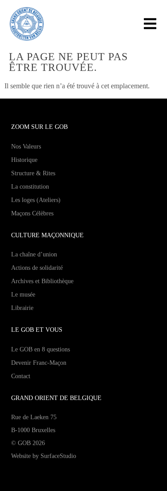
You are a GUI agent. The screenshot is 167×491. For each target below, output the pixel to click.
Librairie (22, 308)
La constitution (30, 186)
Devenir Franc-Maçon (38, 362)
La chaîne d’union (34, 254)
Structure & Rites (33, 173)
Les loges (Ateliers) (36, 200)
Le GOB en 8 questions (40, 349)
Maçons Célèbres (32, 213)
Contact (20, 376)
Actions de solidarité (37, 267)
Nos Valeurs (26, 146)
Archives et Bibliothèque (42, 281)
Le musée (23, 294)
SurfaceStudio (58, 456)
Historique (24, 160)
